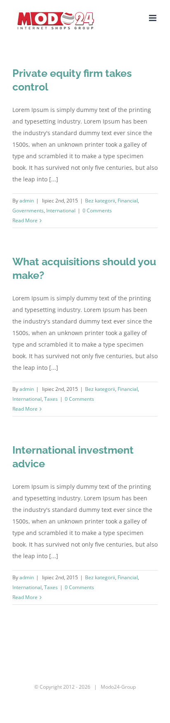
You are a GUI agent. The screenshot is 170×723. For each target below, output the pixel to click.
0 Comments (97, 210)
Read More (25, 220)
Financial (128, 200)
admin (26, 200)
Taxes (51, 398)
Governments (28, 210)
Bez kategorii (100, 200)
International (61, 210)
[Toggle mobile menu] (153, 18)
